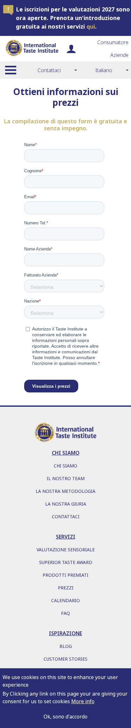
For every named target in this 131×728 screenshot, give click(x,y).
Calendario (65, 600)
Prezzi (65, 588)
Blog (65, 646)
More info (82, 701)
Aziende (119, 54)
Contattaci (49, 70)
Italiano (103, 70)
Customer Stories (65, 659)
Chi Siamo (65, 466)
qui (90, 26)
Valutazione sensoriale (66, 550)
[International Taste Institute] (32, 48)
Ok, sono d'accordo (65, 716)
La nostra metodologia (65, 491)
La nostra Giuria (65, 504)
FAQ (65, 613)
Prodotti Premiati (65, 575)
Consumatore (112, 42)
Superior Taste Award (65, 562)
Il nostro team (66, 478)
